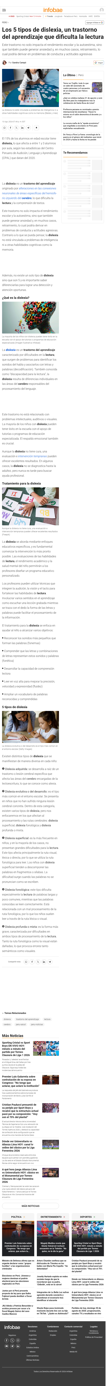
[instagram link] (18, 1340)
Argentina (33, 1335)
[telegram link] (12, 1346)
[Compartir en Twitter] (16, 127)
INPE (91, 16)
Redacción (53, 1331)
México (32, 1352)
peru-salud (21, 1024)
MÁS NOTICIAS (30, 1206)
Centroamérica (33, 1356)
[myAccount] (102, 10)
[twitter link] (12, 1340)
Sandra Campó (19, 62)
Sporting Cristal (28, 16)
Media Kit (73, 1352)
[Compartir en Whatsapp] (4, 127)
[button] (4, 10)
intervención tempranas (32, 456)
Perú (4, 22)
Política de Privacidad (93, 1337)
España (33, 1343)
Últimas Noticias (32, 1360)
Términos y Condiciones (94, 1332)
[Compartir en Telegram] (28, 127)
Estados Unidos (32, 1347)
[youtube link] (7, 1346)
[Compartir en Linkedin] (22, 127)
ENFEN (97, 16)
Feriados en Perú (70, 16)
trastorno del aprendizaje (27, 1019)
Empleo (53, 1335)
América (32, 1331)
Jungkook (58, 16)
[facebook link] (7, 1340)
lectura (47, 1019)
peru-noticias (37, 1024)
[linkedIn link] (18, 1346)
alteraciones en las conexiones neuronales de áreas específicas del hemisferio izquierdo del (29, 193)
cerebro (7, 1024)
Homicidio (83, 16)
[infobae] (53, 10)
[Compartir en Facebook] (10, 127)
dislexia (7, 1019)
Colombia (32, 1339)
